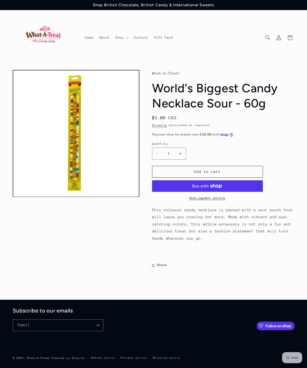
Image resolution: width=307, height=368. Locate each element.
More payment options (207, 198)
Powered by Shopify (68, 357)
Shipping (159, 125)
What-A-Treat (38, 357)
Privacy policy (134, 357)
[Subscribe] (97, 325)
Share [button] (162, 265)
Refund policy (103, 357)
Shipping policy (167, 357)
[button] (121, 37)
